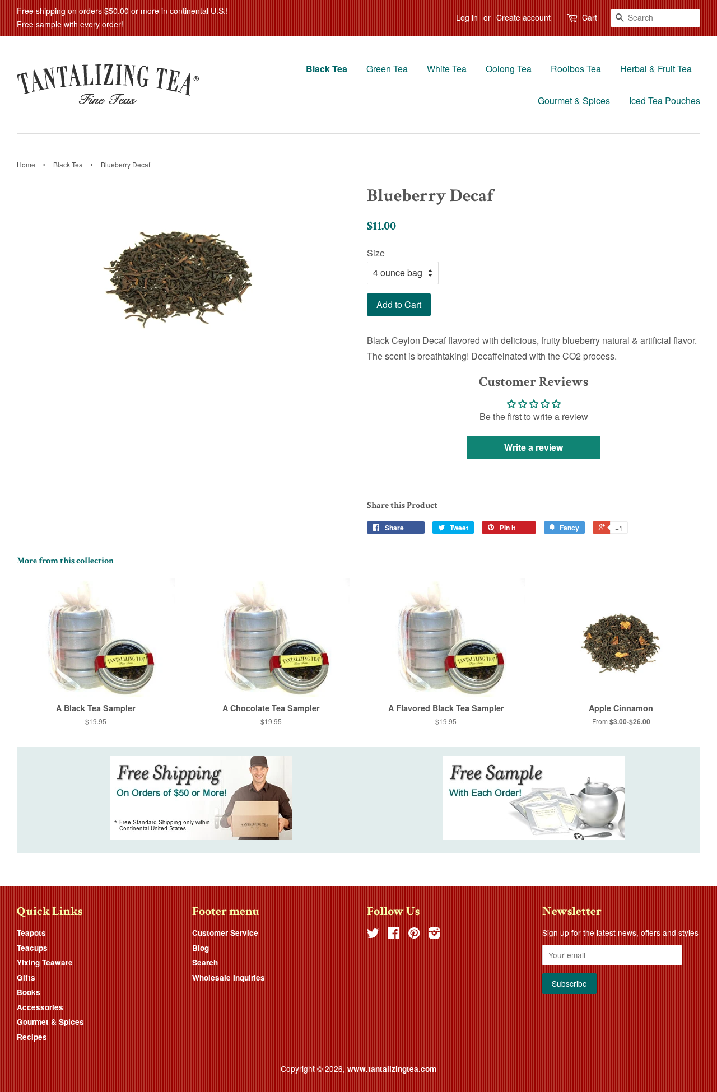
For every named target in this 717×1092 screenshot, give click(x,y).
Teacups (32, 947)
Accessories (40, 1007)
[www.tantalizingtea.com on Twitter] (373, 934)
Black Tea (326, 68)
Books (28, 992)
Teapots (31, 932)
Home (26, 164)
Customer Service (225, 932)
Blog (200, 947)
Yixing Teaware (45, 962)
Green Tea (387, 68)
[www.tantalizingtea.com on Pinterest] (414, 934)
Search (205, 962)
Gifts (26, 977)
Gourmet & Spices (574, 100)
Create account (523, 17)
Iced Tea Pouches (664, 100)
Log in (467, 17)
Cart (589, 17)
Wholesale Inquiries (228, 977)
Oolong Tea (509, 68)
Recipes (32, 1037)
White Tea (447, 68)
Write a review (533, 447)
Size (376, 252)
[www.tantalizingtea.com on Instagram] (434, 934)
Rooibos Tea (576, 68)
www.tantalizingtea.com (391, 1068)
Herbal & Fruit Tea (656, 68)
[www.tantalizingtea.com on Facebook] (393, 934)
